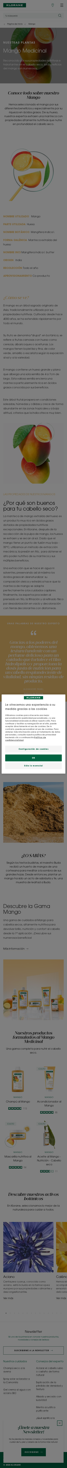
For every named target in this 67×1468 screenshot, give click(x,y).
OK (33, 758)
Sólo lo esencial (33, 765)
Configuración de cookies (34, 749)
